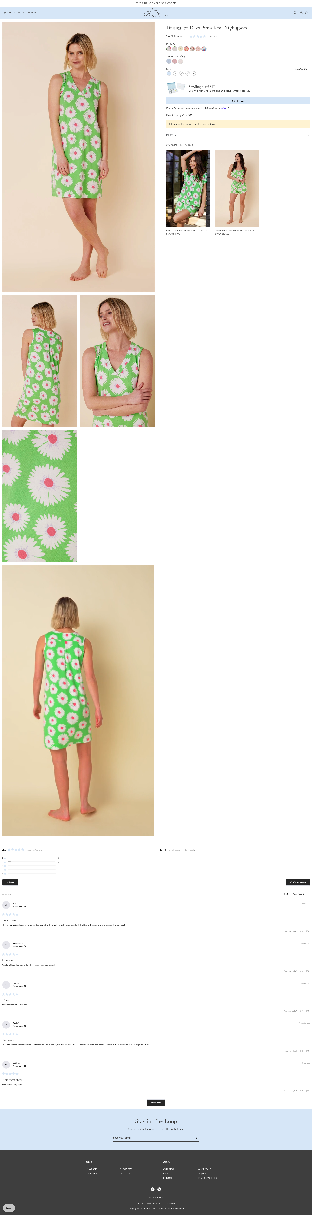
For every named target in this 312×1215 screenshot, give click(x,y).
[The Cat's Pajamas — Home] (156, 12)
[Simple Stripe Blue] (168, 61)
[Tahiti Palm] (198, 48)
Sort (286, 894)
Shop (7, 12)
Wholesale (204, 1169)
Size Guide (301, 68)
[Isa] (174, 48)
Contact (203, 1173)
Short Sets (126, 1169)
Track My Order (207, 1178)
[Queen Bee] (180, 48)
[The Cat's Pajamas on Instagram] (159, 1189)
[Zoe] (204, 48)
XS (169, 73)
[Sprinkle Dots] (180, 61)
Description (174, 135)
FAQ (165, 1173)
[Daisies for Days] (168, 48)
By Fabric (33, 12)
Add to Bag (238, 101)
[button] (295, 12)
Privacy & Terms (156, 1197)
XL (194, 73)
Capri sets (91, 1173)
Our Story (169, 1169)
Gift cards (126, 1173)
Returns (168, 1178)
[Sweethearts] (192, 48)
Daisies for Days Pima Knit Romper (234, 230)
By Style (19, 12)
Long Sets (91, 1169)
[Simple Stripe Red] (174, 61)
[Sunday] (186, 48)
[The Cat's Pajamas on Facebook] (153, 1189)
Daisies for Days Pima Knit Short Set (186, 230)
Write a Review (301, 883)
